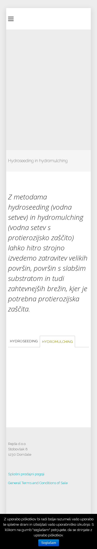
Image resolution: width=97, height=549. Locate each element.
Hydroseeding (24, 341)
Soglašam (48, 543)
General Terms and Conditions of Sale (38, 483)
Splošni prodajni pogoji (26, 474)
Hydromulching (57, 342)
